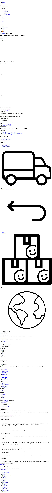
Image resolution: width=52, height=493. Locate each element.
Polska (5, 483)
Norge (5, 491)
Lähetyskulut (5, 12)
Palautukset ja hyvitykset (5, 371)
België (5, 474)
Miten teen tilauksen (4, 369)
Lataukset (2, 123)
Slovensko (6, 485)
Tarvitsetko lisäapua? (4, 374)
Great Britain (7, 487)
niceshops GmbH (6, 400)
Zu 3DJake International (3, 469)
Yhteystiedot (5, 13)
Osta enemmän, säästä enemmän (6, 384)
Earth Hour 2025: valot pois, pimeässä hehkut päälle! (9, 132)
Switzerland (7, 490)
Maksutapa (3, 370)
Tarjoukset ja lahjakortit (5, 373)
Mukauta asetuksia (11, 416)
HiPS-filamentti (7, 110)
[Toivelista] (2, 22)
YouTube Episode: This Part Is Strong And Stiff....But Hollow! (10, 134)
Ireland (5, 479)
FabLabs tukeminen (4, 386)
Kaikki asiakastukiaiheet (7, 14)
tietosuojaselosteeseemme (9, 415)
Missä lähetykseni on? (5, 379)
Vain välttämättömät (6, 416)
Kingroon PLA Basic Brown (5, 145)
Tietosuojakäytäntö (2, 464)
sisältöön (3, 1)
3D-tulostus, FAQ (4, 385)
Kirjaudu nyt (3, 18)
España (5, 477)
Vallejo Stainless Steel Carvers (6, 146)
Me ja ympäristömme (4, 387)
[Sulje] (0, 5)
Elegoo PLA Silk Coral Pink (5, 140)
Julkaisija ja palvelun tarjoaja (5, 401)
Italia (4, 480)
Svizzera (6, 489)
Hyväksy (2, 416)
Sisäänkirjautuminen (4, 377)
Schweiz (6, 488)
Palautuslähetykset (6, 11)
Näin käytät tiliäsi (4, 372)
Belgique (6, 473)
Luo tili (3, 21)
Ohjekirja (3, 383)
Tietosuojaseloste (4, 402)
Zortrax (2, 33)
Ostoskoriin (3, 2)
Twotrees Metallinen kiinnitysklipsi (6, 139)
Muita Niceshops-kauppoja (5, 406)
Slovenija (6, 484)
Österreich (6, 482)
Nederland (6, 481)
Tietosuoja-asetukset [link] (4, 404)
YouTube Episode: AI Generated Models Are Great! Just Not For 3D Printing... (12, 133)
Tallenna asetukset (3, 463)
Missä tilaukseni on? (6, 10)
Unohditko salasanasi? (5, 378)
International (7, 472)
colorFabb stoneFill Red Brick (6, 138)
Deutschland (7, 476)
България (6, 475)
